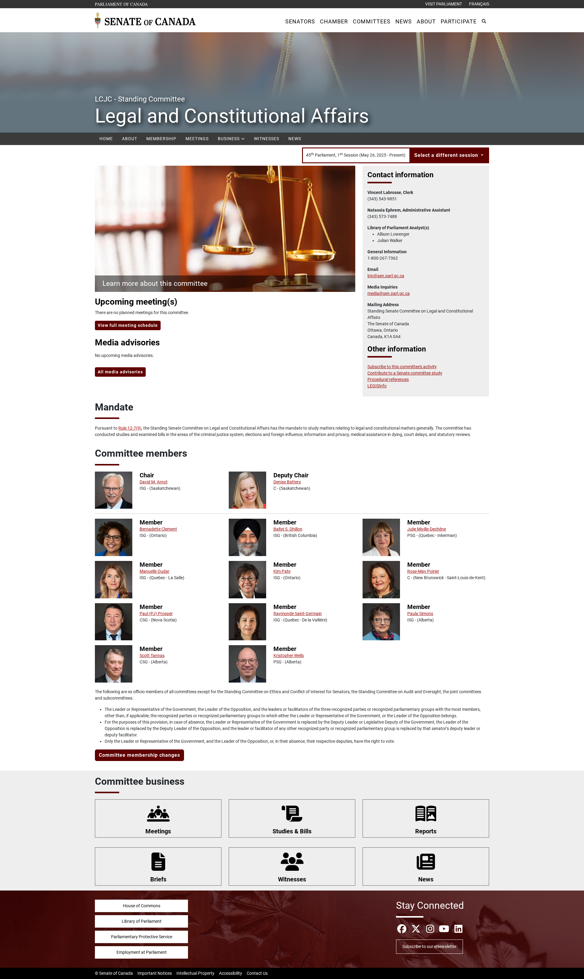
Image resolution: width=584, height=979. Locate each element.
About (129, 138)
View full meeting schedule (128, 325)
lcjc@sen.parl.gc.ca (385, 275)
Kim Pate (281, 571)
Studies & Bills (292, 831)
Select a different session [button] (447, 155)
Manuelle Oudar (154, 571)
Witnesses (266, 138)
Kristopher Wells (288, 655)
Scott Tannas (152, 655)
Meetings (197, 138)
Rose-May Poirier (423, 571)
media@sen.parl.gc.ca (388, 293)
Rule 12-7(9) (129, 428)
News (294, 138)
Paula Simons (420, 613)
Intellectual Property (195, 973)
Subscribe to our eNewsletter (429, 946)
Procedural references (388, 379)
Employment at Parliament (141, 952)
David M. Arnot (154, 481)
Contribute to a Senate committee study (404, 373)
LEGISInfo (377, 385)
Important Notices (154, 973)
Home (106, 138)
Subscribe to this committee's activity (402, 366)
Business (229, 138)
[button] (300, 21)
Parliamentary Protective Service (141, 936)
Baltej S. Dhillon (287, 529)
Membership (161, 138)
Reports (425, 831)
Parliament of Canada (122, 4)
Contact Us (257, 973)
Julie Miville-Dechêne (426, 529)
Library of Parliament (142, 921)
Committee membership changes (139, 755)
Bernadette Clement (158, 529)
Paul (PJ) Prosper (156, 613)
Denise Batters (287, 481)
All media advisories (120, 371)
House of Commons (141, 905)
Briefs (158, 879)
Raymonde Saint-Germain (297, 613)
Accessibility (230, 973)
